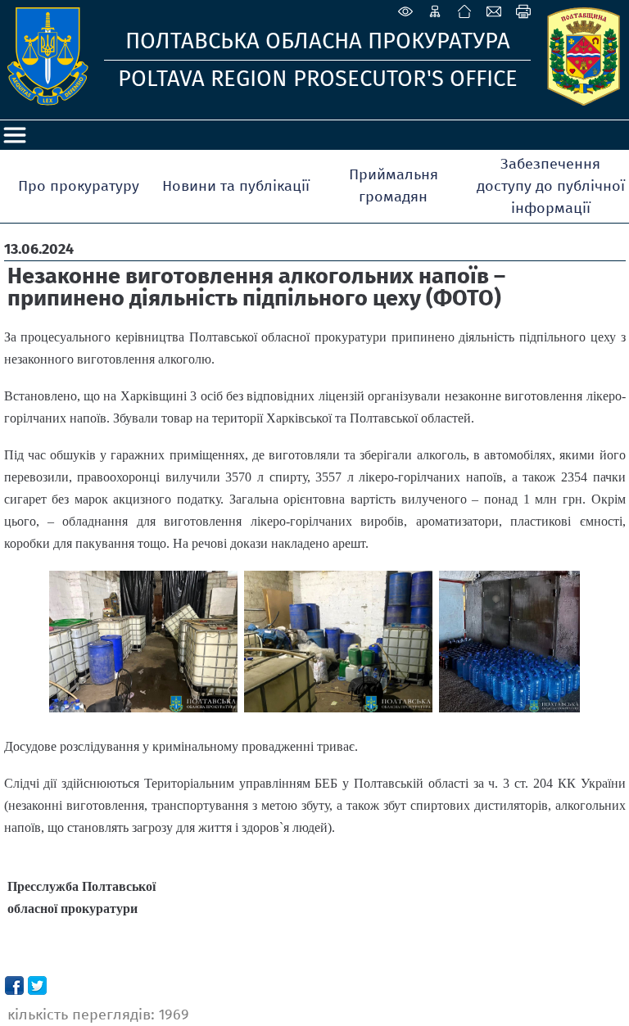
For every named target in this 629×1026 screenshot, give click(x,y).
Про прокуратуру (78, 186)
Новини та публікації (236, 186)
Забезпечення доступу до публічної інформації (551, 186)
